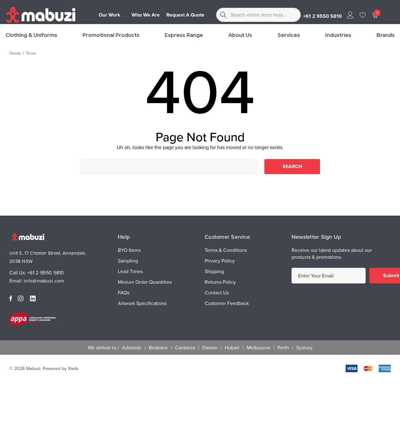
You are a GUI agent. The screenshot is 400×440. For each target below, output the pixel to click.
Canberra (185, 347)
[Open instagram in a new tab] (21, 298)
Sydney (304, 347)
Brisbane (158, 347)
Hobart (232, 347)
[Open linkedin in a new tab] (34, 298)
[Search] (223, 15)
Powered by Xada (60, 368)
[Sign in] (349, 15)
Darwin (210, 347)
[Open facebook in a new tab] (10, 298)
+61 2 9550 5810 (45, 272)
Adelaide (132, 347)
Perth (283, 347)
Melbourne (258, 347)
